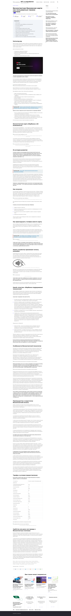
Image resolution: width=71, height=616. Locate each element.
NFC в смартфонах (27, 1)
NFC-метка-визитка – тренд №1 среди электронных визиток (52, 31)
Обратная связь (38, 609)
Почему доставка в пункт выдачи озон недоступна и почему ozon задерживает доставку (52, 586)
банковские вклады (25, 561)
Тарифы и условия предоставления (21, 35)
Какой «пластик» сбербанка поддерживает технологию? (25, 31)
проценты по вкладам (29, 562)
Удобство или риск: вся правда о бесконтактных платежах (25, 36)
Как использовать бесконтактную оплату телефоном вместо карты (17, 604)
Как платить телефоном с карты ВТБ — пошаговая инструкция (51, 24)
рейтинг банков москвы (17, 563)
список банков (28, 563)
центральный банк (31, 564)
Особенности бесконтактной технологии (22, 32)
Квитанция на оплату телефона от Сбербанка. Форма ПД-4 (51, 17)
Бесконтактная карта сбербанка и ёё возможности (24, 24)
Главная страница (15, 5)
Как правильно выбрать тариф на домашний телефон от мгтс (29, 585)
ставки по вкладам (16, 564)
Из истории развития (19, 25)
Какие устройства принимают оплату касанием (23, 29)
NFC (14, 609)
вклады (30, 561)
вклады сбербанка (35, 561)
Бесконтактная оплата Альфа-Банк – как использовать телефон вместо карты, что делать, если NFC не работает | (52, 40)
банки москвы (18, 561)
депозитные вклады (22, 562)
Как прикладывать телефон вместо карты (22, 28)
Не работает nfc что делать (41, 597)
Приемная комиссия (53, 597)
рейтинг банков (36, 562)
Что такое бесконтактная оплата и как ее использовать (52, 14)
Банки (14, 561)
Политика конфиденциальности (22, 609)
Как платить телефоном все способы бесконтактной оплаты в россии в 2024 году (18, 586)
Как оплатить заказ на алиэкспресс (40, 585)
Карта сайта (31, 609)
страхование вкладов (23, 564)
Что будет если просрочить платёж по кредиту (30, 597)
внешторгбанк (15, 562)
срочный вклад (34, 563)
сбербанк (23, 563)
